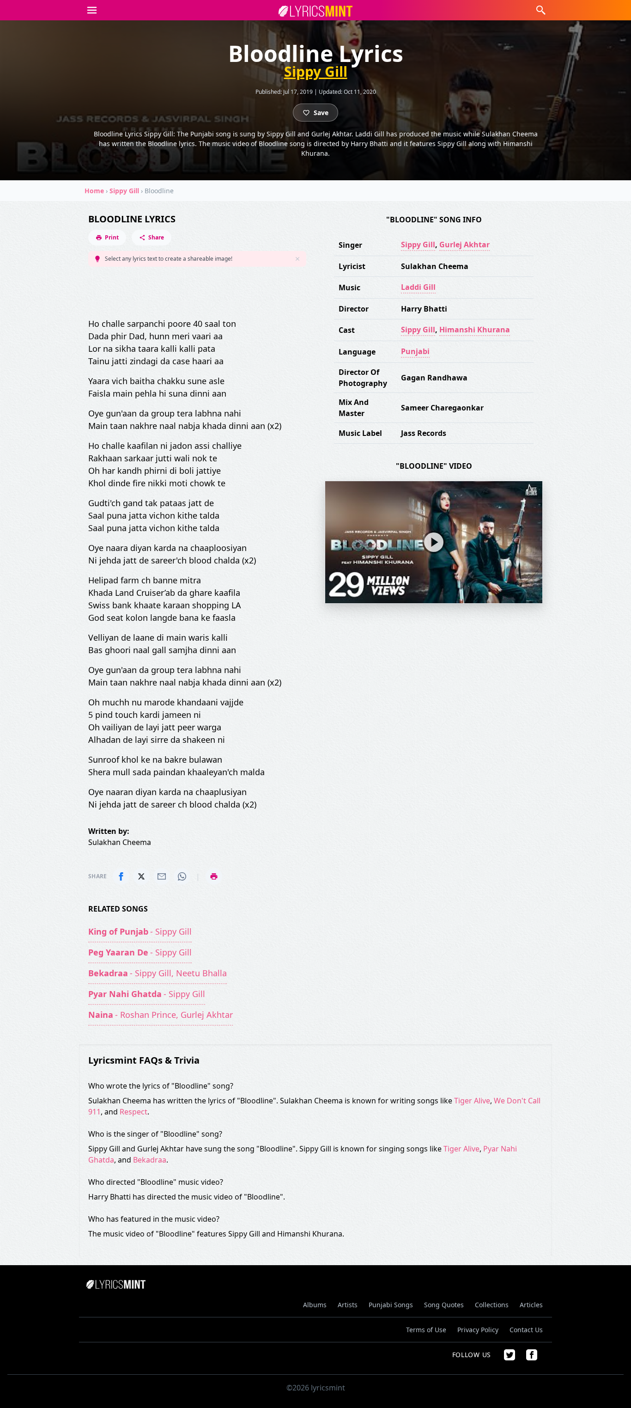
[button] (92, 10)
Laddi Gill (418, 287)
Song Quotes (444, 1304)
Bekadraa (149, 1160)
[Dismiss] (297, 259)
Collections (492, 1304)
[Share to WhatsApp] (182, 876)
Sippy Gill (315, 72)
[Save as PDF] (214, 876)
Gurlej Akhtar (464, 244)
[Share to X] (141, 876)
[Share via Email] (161, 876)
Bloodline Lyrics (132, 219)
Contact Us (526, 1329)
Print (112, 237)
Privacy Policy (477, 1329)
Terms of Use (426, 1329)
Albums (315, 1304)
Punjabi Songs (391, 1304)
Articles (531, 1304)
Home (94, 190)
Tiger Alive (472, 1101)
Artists (348, 1304)
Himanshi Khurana (474, 329)
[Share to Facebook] (121, 876)
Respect (133, 1112)
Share (156, 237)
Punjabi (415, 351)
